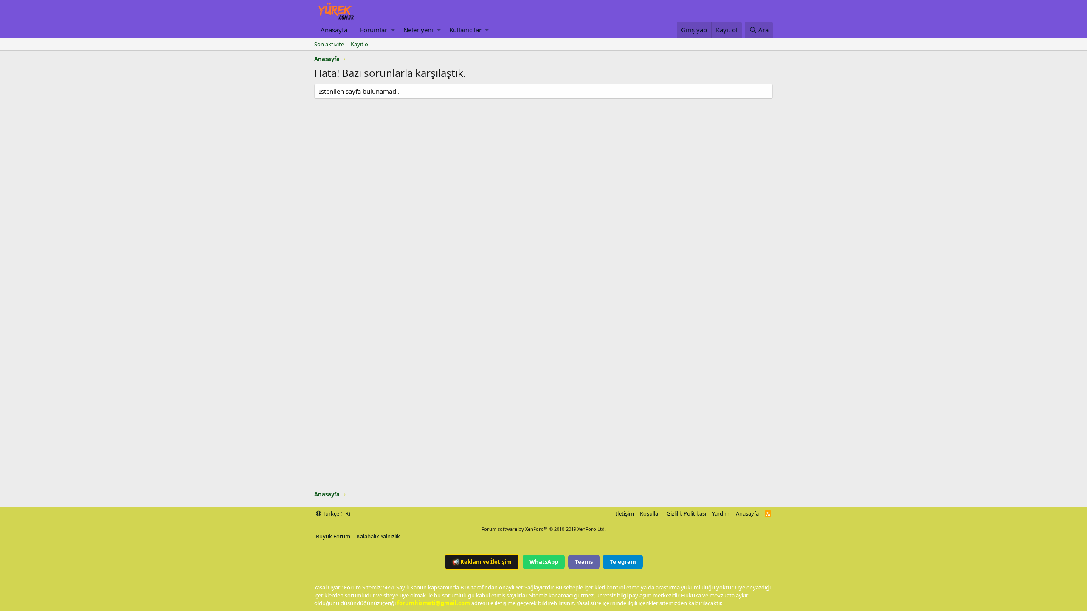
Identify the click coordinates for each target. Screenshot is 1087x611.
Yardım (720, 513)
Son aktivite (329, 44)
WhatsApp (543, 562)
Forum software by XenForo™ (544, 529)
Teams (584, 562)
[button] (393, 30)
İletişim (625, 513)
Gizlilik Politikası (686, 513)
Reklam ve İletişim (482, 562)
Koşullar (650, 513)
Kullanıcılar (465, 29)
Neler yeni (418, 29)
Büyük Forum (333, 536)
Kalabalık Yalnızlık (378, 536)
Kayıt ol (360, 44)
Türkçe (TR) (335, 513)
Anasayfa (334, 29)
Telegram (623, 562)
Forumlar (373, 29)
